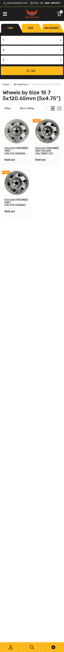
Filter (8, 108)
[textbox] (32, 40)
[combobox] (32, 40)
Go (33, 70)
